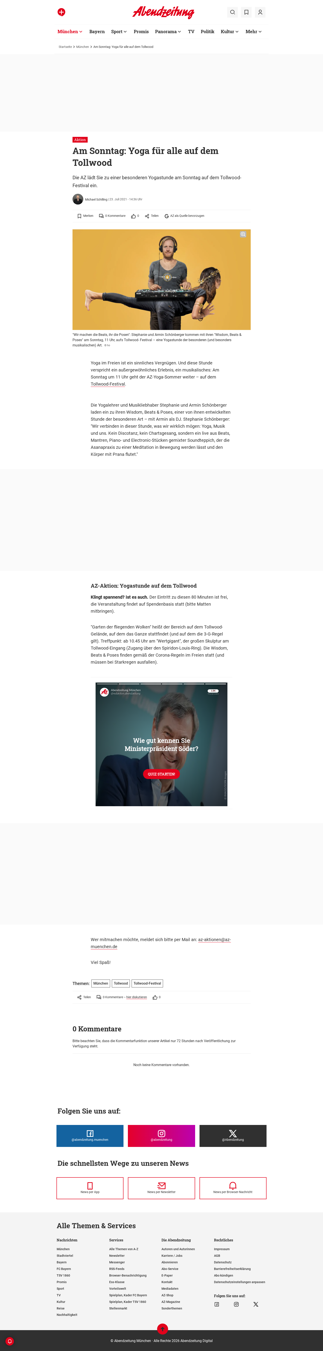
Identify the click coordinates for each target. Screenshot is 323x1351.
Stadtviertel (65, 1255)
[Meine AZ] (260, 12)
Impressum (222, 1249)
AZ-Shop (167, 1295)
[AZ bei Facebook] (217, 1304)
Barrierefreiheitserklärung (232, 1269)
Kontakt (167, 1282)
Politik (207, 31)
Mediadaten (170, 1288)
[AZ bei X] (256, 1304)
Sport (116, 31)
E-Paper (167, 1275)
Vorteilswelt (117, 1288)
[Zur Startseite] (163, 18)
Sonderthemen (172, 1308)
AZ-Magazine (171, 1302)
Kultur (227, 31)
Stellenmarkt (118, 1308)
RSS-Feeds (116, 1269)
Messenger (117, 1262)
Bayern (97, 31)
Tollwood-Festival (108, 384)
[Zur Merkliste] (246, 12)
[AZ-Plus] (61, 12)
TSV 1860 (63, 1275)
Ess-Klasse (117, 1282)
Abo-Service (170, 1269)
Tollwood (121, 983)
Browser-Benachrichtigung (128, 1275)
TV (191, 31)
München (68, 31)
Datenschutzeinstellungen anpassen (239, 1282)
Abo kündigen (223, 1275)
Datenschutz (223, 1262)
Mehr (251, 31)
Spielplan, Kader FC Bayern (128, 1295)
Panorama (166, 31)
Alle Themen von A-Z (123, 1249)
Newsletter (117, 1255)
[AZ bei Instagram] (236, 1304)
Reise (61, 1308)
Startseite (65, 47)
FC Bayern (64, 1269)
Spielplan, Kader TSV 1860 (127, 1302)
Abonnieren (170, 1262)
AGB (217, 1255)
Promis (141, 31)
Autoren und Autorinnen (178, 1249)
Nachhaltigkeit (67, 1315)
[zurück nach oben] (162, 1331)
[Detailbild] (243, 234)
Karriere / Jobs (172, 1255)
